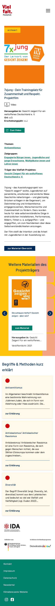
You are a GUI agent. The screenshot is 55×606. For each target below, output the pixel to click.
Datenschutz (10, 578)
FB (12, 599)
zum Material (22, 328)
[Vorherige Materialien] (4, 313)
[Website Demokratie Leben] (40, 545)
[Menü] (48, 12)
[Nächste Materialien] (50, 313)
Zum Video (15, 130)
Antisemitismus (12, 147)
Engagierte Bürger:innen (17, 157)
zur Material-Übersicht (20, 248)
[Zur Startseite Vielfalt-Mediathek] (7, 10)
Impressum (9, 571)
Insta (6, 599)
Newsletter (9, 585)
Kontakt (7, 564)
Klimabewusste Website (15, 592)
